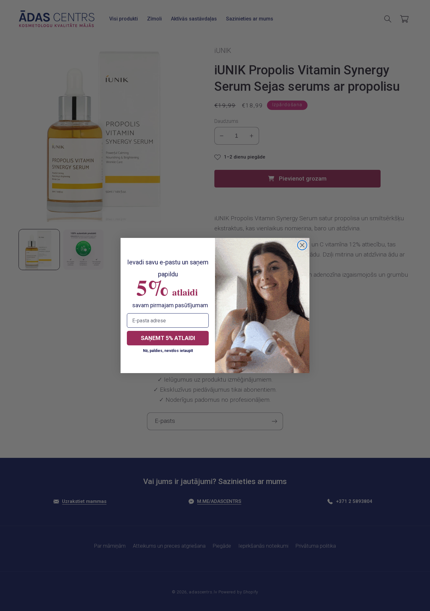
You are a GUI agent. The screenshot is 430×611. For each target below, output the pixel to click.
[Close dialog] (302, 245)
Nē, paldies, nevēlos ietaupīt (168, 351)
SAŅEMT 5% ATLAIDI (168, 338)
